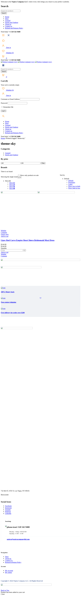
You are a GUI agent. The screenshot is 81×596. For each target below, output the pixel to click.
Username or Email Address (10, 99)
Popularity (71, 182)
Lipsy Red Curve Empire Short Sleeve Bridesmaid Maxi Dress (27, 240)
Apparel (7, 153)
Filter (43, 163)
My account (9, 570)
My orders (8, 572)
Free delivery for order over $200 (13, 313)
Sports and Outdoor (11, 155)
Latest (70, 184)
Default (70, 180)
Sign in (8, 47)
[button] (4, 236)
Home (3, 138)
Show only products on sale (29, 175)
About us (8, 558)
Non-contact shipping (8, 302)
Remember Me (8, 107)
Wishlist (10, 53)
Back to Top (5, 590)
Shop (7, 557)
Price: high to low (74, 188)
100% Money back (7, 292)
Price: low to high (74, 186)
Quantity (4, 248)
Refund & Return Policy (13, 562)
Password (4, 103)
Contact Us (9, 560)
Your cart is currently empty (10, 85)
